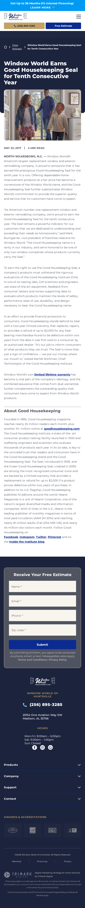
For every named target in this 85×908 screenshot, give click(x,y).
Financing (42, 861)
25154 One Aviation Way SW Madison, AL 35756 (42, 716)
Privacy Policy (58, 659)
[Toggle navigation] (78, 16)
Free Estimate (63, 25)
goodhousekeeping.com (62, 428)
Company (11, 776)
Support (10, 787)
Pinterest (54, 537)
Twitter (41, 537)
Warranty (16, 861)
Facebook (11, 537)
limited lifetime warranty (52, 374)
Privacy (67, 861)
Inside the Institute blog (26, 541)
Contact (10, 798)
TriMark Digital (45, 876)
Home (5, 47)
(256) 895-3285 (44, 704)
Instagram (27, 537)
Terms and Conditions (32, 659)
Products (11, 765)
